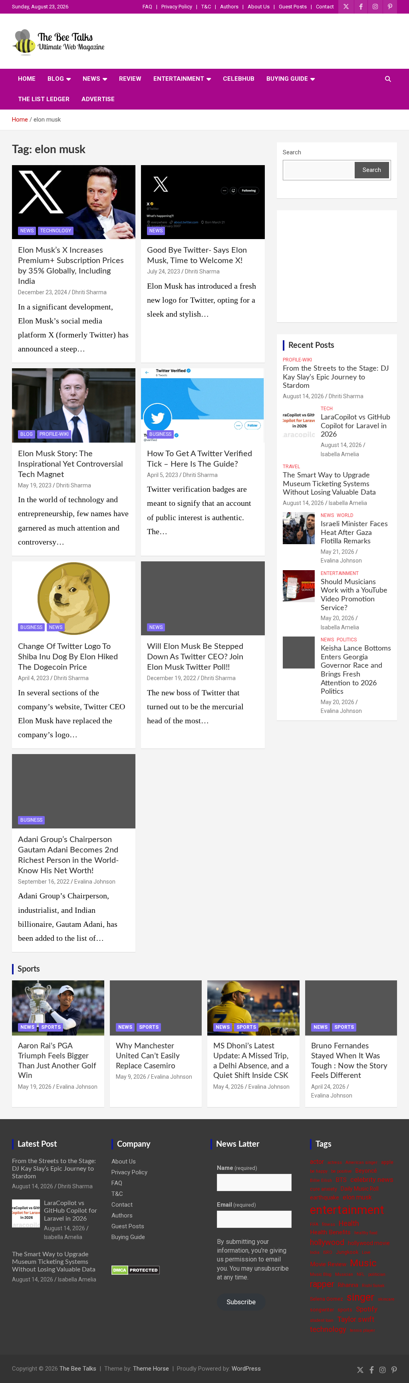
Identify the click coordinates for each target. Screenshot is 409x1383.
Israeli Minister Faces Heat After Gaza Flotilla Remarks (354, 533)
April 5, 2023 (162, 475)
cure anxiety (323, 1189)
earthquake (324, 1197)
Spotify (366, 1309)
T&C (206, 7)
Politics (347, 640)
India (315, 1252)
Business (160, 434)
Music (363, 1263)
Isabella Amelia (340, 454)
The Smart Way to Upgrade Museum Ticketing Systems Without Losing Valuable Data (329, 484)
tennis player (362, 1330)
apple (387, 1162)
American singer (361, 1162)
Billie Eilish (321, 1180)
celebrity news (371, 1179)
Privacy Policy (176, 7)
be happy (319, 1171)
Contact (325, 7)
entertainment (347, 1210)
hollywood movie (369, 1243)
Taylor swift (355, 1319)
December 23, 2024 (42, 292)
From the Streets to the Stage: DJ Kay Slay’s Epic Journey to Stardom (336, 377)
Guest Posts (293, 7)
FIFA (314, 1224)
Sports (29, 969)
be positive (341, 1171)
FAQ (147, 7)
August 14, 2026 (303, 396)
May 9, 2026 (131, 1077)
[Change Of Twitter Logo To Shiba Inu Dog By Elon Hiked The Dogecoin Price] (74, 598)
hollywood (327, 1242)
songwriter (322, 1310)
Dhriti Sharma (89, 292)
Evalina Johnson (94, 881)
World (345, 515)
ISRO (327, 1252)
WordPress (246, 1368)
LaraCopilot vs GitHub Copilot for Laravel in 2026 (355, 426)
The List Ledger (43, 99)
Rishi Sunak (373, 1285)
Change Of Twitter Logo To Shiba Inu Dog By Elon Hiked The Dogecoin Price (68, 657)
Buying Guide (287, 78)
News (91, 78)
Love (366, 1252)
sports (345, 1310)
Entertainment (178, 78)
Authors (229, 7)
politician (376, 1274)
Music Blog (321, 1274)
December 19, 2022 (171, 678)
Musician (344, 1274)
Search (292, 152)
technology (328, 1329)
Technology (55, 230)
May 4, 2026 (228, 1087)
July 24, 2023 (163, 271)
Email (236, 1204)
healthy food (365, 1232)
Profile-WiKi (54, 434)
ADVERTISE (98, 99)
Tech (327, 408)
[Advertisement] (337, 266)
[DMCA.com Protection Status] (135, 1269)
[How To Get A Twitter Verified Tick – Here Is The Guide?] (203, 405)
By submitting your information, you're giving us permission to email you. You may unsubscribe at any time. (253, 1259)
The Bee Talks (78, 1368)
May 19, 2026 (35, 1087)
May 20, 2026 (337, 618)
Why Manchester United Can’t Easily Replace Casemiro (148, 1056)
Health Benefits (330, 1232)
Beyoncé (366, 1170)
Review (130, 78)
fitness (328, 1224)
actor (317, 1161)
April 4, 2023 (33, 678)
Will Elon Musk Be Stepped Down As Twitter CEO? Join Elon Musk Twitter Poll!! (195, 657)
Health (349, 1223)
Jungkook (347, 1252)
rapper (322, 1284)
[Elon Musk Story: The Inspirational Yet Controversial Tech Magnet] (74, 405)
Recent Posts (311, 345)
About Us (259, 7)
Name (237, 1167)
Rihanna (348, 1285)
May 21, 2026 (337, 552)
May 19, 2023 (35, 485)
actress (335, 1162)
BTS (341, 1179)
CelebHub (238, 78)
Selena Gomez (326, 1299)
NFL (361, 1274)
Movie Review (328, 1264)
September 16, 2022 (43, 881)
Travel (291, 466)
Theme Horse (151, 1368)
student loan (322, 1320)
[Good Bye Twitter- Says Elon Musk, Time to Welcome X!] (203, 202)
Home (27, 78)
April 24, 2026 (328, 1087)
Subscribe (241, 1302)
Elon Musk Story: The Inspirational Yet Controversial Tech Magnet (70, 464)
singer (360, 1297)
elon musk (357, 1197)
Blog (56, 78)
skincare (386, 1299)
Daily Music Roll (360, 1188)
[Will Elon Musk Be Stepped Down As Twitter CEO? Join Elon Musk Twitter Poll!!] (203, 598)
